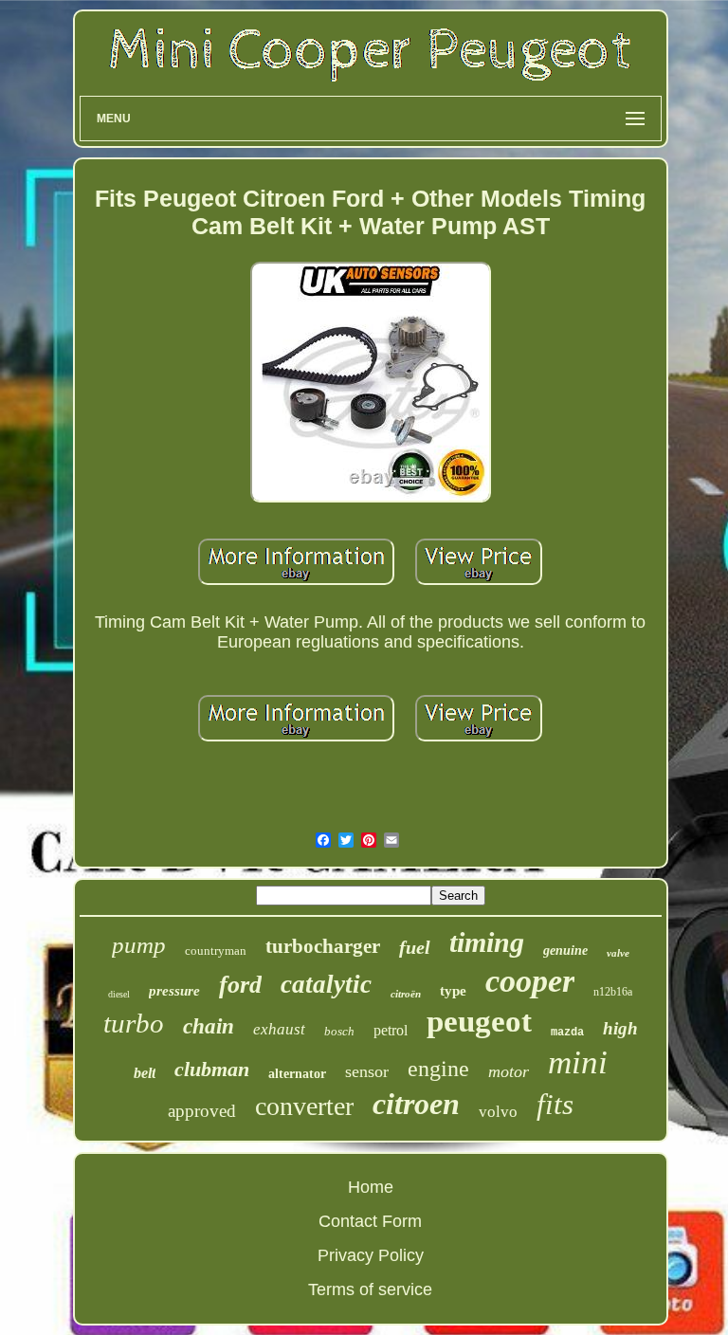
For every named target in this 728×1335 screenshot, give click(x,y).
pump (139, 945)
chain (208, 1026)
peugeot (479, 1021)
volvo (498, 1112)
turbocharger (322, 946)
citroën (406, 993)
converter (304, 1106)
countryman (215, 950)
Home (370, 1187)
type (453, 990)
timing (486, 942)
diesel (119, 994)
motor (508, 1071)
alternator (297, 1074)
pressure (174, 990)
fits (555, 1104)
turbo (133, 1023)
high (620, 1028)
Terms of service (370, 1289)
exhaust (279, 1029)
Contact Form (370, 1221)
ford (240, 984)
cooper (529, 980)
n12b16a (612, 991)
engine (438, 1068)
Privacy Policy (371, 1255)
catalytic (326, 984)
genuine (565, 950)
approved (202, 1111)
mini (578, 1062)
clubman (211, 1069)
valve (618, 953)
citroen (416, 1104)
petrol (390, 1030)
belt (144, 1073)
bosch (339, 1031)
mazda (567, 1032)
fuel (414, 947)
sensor (367, 1071)
